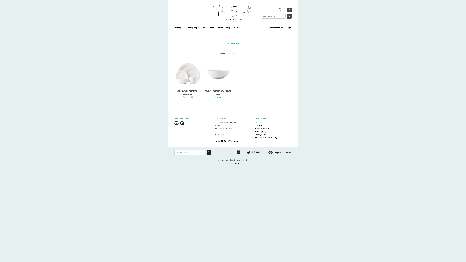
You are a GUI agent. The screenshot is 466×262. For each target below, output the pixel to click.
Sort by (223, 54)
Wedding (178, 27)
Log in (289, 27)
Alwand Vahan (208, 27)
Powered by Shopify (233, 163)
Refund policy (260, 131)
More (236, 27)
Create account (276, 27)
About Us (258, 125)
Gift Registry (192, 27)
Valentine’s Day (224, 27)
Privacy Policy (260, 134)
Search (258, 122)
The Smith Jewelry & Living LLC (268, 137)
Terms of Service (262, 128)
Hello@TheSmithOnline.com (227, 141)
